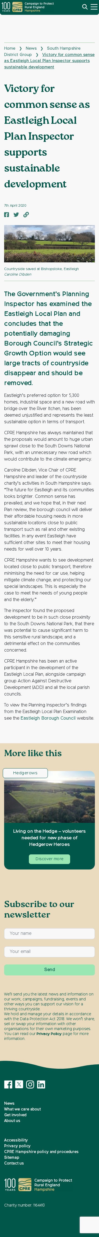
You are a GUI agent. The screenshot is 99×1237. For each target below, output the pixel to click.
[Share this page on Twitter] (16, 215)
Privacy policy (17, 1146)
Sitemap (11, 1158)
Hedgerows (25, 773)
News (31, 48)
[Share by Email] (26, 215)
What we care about (22, 1109)
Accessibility (16, 1140)
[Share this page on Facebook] (6, 215)
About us (12, 1121)
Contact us (14, 1163)
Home (9, 48)
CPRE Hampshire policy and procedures (41, 1152)
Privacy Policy (49, 1034)
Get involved (15, 1115)
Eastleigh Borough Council (48, 718)
